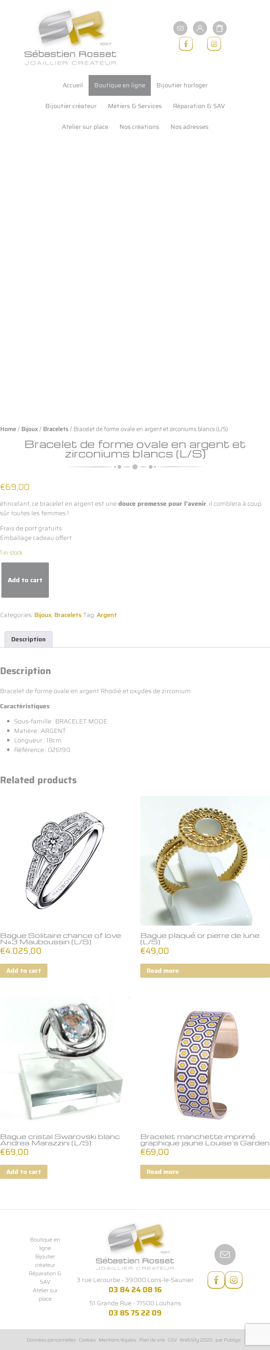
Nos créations (139, 127)
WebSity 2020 (196, 1340)
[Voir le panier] (220, 28)
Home (8, 429)
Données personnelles (51, 1340)
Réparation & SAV (199, 106)
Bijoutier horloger (182, 85)
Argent (107, 615)
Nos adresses (189, 127)
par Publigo (228, 1340)
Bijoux (29, 429)
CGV (172, 1340)
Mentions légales (117, 1340)
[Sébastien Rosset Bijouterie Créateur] (70, 37)
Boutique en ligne (119, 85)
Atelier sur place (85, 127)
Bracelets (56, 429)
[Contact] (180, 28)
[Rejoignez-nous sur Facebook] (186, 44)
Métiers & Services (135, 106)
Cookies (87, 1340)
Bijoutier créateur (71, 106)
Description (28, 639)
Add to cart (25, 580)
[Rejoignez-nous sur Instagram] (214, 44)
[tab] (28, 639)
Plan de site (152, 1340)
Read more (163, 971)
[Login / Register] (200, 28)
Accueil (73, 85)
